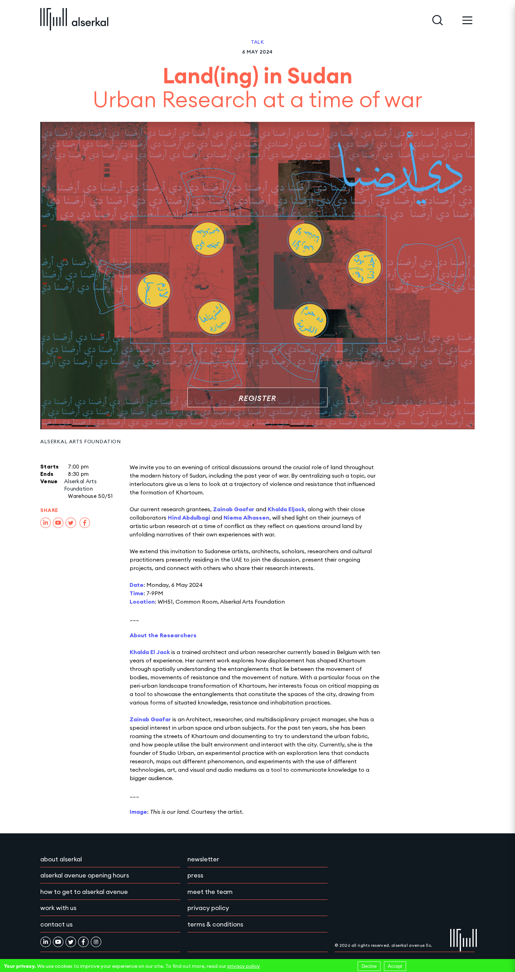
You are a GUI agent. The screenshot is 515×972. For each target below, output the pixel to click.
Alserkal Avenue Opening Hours (84, 875)
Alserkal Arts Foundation (80, 441)
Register (257, 398)
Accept (395, 966)
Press (195, 875)
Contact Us (56, 924)
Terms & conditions (215, 924)
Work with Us (58, 908)
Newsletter (203, 859)
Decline (369, 966)
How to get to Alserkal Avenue (84, 892)
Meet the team (210, 892)
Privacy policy (208, 908)
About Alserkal (61, 859)
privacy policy (243, 966)
